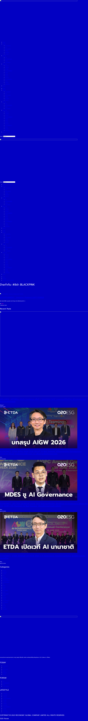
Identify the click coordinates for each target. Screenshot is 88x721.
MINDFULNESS (5, 594)
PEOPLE (7, 54)
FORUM (4, 55)
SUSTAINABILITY (8, 79)
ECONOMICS (8, 45)
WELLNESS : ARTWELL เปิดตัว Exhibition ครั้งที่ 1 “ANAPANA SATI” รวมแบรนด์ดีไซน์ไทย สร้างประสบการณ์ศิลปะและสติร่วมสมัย (43, 400)
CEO (6, 57)
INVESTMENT (8, 49)
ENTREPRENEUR (8, 59)
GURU (6, 60)
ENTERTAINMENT (8, 71)
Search (1, 136)
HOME (4, 42)
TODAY (4, 44)
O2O (2, 303)
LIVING (6, 74)
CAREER (7, 67)
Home (4, 277)
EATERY (6, 69)
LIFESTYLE (5, 64)
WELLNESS (7, 84)
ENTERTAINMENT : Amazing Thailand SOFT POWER (22, 297)
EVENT (4, 86)
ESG (6, 47)
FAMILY (6, 72)
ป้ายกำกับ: (8, 280)
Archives (4, 278)
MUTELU (7, 77)
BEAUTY (7, 65)
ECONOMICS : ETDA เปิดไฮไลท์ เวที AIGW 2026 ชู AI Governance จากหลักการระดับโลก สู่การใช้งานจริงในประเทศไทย (42, 557)
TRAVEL (6, 82)
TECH (6, 81)
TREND (6, 50)
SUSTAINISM (7, 62)
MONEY (6, 76)
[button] (44, 135)
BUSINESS (7, 52)
